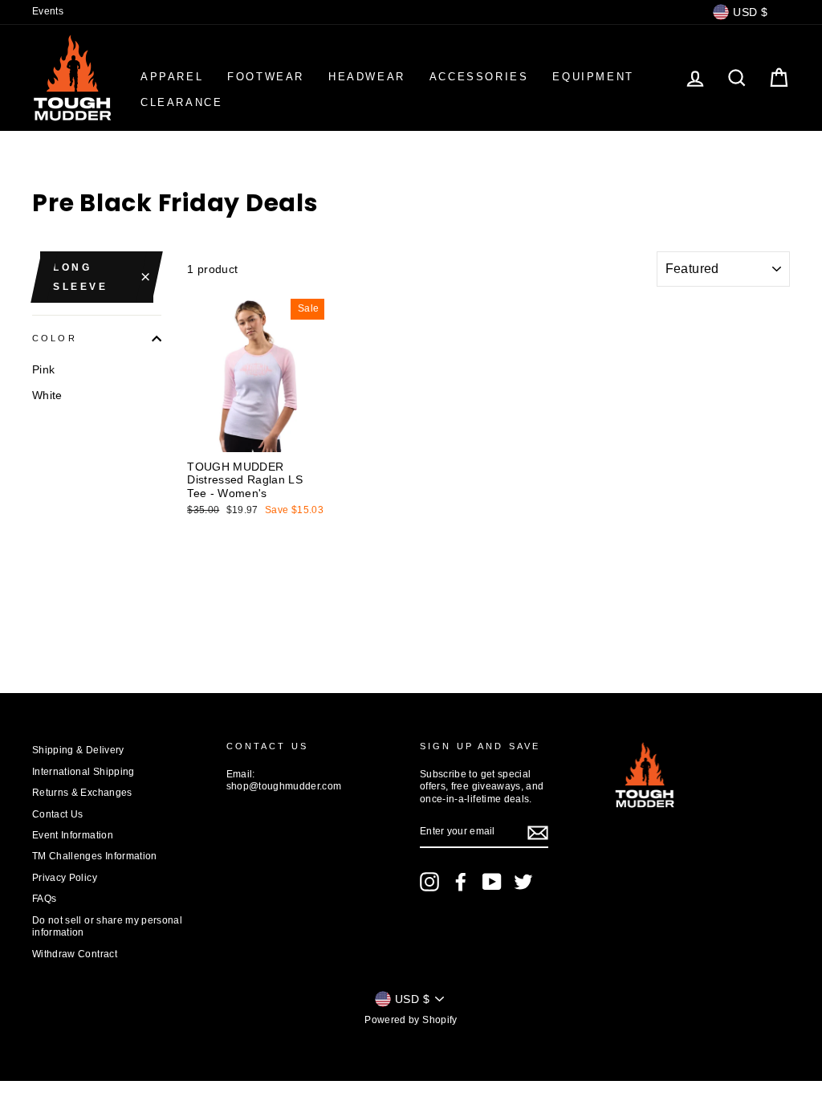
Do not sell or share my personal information (107, 926)
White (47, 395)
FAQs (44, 898)
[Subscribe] (537, 832)
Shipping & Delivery (78, 750)
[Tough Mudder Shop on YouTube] (492, 881)
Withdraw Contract (74, 954)
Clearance (181, 102)
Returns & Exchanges (82, 792)
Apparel (171, 77)
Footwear (265, 77)
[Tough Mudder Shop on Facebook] (460, 881)
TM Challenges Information (94, 856)
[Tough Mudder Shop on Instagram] (429, 881)
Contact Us (57, 814)
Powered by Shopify (410, 1020)
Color (54, 338)
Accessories (479, 77)
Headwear (366, 77)
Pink (43, 369)
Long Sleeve (80, 277)
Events (47, 11)
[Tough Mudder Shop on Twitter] (523, 881)
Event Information (72, 835)
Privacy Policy (64, 877)
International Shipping (83, 771)
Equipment (592, 77)
